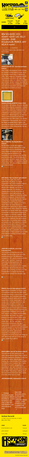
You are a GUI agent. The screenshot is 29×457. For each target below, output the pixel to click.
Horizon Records (7, 416)
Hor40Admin (15, 47)
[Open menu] (14, 27)
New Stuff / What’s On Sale (9, 50)
